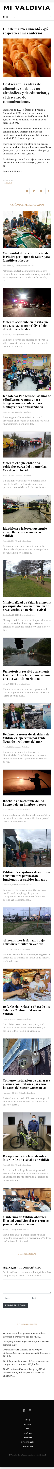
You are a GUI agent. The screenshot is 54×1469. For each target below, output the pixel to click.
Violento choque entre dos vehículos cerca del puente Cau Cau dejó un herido (25, 466)
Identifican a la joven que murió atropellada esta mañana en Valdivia (25, 532)
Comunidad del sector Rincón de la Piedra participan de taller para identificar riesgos (26, 256)
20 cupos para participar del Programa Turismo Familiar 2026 (26, 1343)
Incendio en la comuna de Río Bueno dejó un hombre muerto (24, 802)
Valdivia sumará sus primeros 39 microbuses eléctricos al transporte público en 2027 (24, 1335)
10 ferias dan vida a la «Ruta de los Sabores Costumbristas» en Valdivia (26, 1010)
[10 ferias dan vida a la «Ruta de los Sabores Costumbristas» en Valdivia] (27, 984)
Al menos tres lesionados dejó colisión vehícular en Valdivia (24, 942)
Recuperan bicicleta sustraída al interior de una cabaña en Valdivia (26, 1158)
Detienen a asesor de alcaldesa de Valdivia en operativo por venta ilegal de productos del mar (26, 737)
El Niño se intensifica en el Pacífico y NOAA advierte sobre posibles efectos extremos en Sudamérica (24, 1372)
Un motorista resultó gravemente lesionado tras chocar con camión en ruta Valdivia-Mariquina (26, 675)
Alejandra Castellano (26, 266)
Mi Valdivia (27, 7)
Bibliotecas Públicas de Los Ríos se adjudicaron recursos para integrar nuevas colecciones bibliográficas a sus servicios (27, 401)
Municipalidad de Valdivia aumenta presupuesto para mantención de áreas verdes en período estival (27, 606)
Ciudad (9, 183)
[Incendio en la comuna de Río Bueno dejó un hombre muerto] (27, 782)
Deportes (27, 1438)
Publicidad (28, 1446)
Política (28, 1433)
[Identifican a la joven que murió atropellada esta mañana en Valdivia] (27, 508)
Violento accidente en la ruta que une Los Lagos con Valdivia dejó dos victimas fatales (26, 325)
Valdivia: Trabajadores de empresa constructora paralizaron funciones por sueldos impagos (26, 875)
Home (27, 1420)
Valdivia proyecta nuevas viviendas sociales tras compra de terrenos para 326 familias (26, 1363)
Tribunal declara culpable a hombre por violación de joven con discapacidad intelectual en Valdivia (27, 1353)
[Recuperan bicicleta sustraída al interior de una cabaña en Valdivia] (27, 1131)
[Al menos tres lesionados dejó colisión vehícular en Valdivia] (27, 921)
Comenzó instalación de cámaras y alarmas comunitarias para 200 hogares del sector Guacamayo (26, 1084)
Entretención (27, 1442)
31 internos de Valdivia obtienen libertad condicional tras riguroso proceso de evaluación (26, 1220)
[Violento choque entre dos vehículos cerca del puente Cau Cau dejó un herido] (27, 444)
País (28, 1429)
